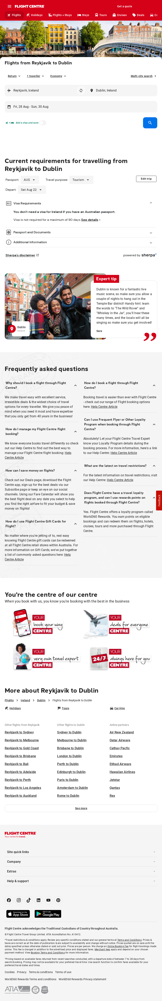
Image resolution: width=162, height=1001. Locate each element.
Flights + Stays (62, 15)
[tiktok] (28, 900)
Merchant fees (102, 949)
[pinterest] (58, 900)
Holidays (36, 15)
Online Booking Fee (118, 946)
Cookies (10, 972)
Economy (56, 76)
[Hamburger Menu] (9, 6)
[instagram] (19, 900)
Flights (16, 15)
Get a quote (124, 6)
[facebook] (9, 900)
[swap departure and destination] (81, 90)
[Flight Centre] (29, 6)
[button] (81, 808)
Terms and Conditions (129, 940)
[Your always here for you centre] (119, 658)
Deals (140, 15)
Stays (85, 15)
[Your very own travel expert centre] (43, 658)
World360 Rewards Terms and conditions (30, 979)
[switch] (42, 124)
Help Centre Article (104, 407)
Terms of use (63, 972)
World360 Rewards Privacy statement (82, 979)
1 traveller (33, 76)
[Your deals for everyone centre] (119, 624)
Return (12, 76)
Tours (103, 15)
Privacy (21, 972)
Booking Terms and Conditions (48, 952)
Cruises (122, 15)
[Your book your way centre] (43, 624)
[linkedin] (38, 900)
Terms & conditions (41, 972)
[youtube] (48, 900)
